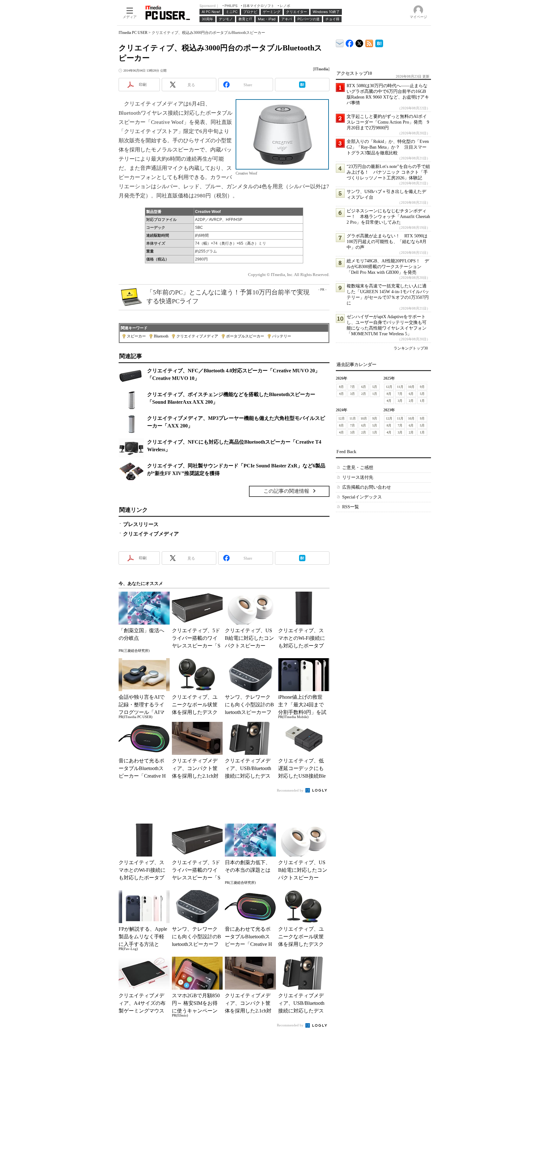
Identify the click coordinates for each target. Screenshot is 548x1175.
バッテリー (281, 336)
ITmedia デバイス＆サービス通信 (340, 42)
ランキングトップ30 (411, 348)
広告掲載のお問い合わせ (366, 487)
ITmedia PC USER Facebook (350, 42)
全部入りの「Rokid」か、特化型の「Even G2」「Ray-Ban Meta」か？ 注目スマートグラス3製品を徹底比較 (388, 147)
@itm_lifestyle (359, 42)
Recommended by (290, 790)
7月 (352, 386)
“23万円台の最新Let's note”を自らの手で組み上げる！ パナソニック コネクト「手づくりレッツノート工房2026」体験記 (388, 172)
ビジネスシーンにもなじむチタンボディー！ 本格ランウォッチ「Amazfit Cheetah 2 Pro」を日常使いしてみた (388, 217)
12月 (389, 386)
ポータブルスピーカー (245, 336)
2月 (363, 393)
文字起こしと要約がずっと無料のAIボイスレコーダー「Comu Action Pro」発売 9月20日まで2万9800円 (388, 122)
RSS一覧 (350, 506)
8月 (341, 386)
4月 (341, 393)
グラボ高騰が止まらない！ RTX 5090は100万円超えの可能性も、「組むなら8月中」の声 (387, 242)
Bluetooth (161, 336)
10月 (411, 386)
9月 (422, 386)
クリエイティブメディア (197, 336)
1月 (374, 393)
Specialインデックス (362, 497)
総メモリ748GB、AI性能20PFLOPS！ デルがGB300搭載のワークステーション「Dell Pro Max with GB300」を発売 (388, 267)
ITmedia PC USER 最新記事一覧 (369, 42)
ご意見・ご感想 (357, 467)
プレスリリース (141, 524)
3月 (352, 393)
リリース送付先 (357, 477)
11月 (400, 386)
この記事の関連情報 (286, 491)
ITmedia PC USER (133, 32)
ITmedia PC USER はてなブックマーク (379, 42)
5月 (374, 386)
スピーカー (136, 336)
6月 (363, 386)
